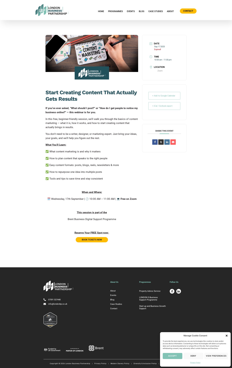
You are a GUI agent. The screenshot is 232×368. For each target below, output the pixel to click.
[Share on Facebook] (155, 142)
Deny (193, 356)
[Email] (173, 142)
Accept (172, 356)
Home (101, 11)
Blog (141, 11)
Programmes (115, 11)
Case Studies (155, 11)
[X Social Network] (161, 142)
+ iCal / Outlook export (162, 106)
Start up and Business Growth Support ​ (152, 307)
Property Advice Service (149, 291)
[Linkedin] (167, 142)
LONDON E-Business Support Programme (148, 298)
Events (131, 11)
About (170, 11)
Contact (113, 308)
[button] (226, 335)
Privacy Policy (195, 363)
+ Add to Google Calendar (163, 96)
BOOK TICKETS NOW (92, 239)
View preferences (216, 356)
